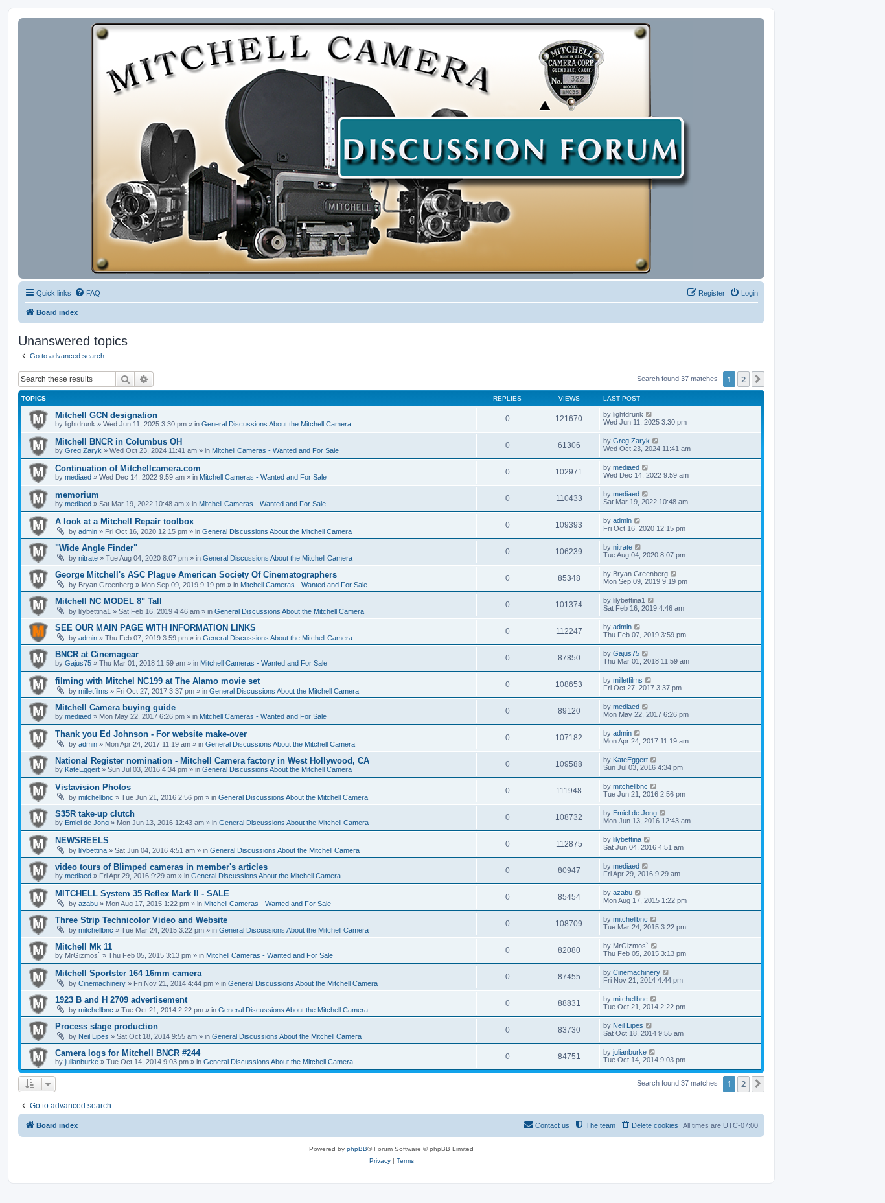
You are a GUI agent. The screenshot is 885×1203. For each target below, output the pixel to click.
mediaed (78, 477)
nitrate (88, 558)
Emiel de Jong (87, 822)
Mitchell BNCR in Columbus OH (118, 442)
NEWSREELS (82, 840)
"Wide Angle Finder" (96, 548)
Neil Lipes (93, 1036)
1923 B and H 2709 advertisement (121, 1000)
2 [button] (743, 379)
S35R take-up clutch (95, 814)
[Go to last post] (649, 414)
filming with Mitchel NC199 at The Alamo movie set (157, 681)
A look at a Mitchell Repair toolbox (124, 521)
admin (87, 531)
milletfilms (93, 691)
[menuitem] (87, 293)
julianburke (81, 1062)
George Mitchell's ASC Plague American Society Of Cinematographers (196, 574)
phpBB (357, 1148)
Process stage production (106, 1026)
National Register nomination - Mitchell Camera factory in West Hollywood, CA (212, 760)
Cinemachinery (102, 983)
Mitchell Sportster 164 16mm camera (128, 973)
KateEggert (82, 769)
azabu (88, 903)
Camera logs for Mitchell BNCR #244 (127, 1053)
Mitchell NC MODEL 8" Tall (108, 601)
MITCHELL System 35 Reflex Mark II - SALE (142, 893)
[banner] (391, 148)
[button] (758, 379)
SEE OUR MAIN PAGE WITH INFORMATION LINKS (155, 628)
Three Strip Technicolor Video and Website (141, 920)
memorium (77, 495)
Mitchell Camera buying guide (115, 707)
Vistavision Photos (93, 787)
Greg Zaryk (83, 450)
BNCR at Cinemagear (97, 654)
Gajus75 (78, 663)
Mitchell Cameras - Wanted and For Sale (275, 450)
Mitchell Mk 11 (83, 947)
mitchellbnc (95, 797)
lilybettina (92, 850)
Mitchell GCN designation (106, 415)
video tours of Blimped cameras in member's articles (161, 867)
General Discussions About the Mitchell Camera (276, 424)
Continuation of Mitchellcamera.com (128, 468)
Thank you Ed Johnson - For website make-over (151, 734)
